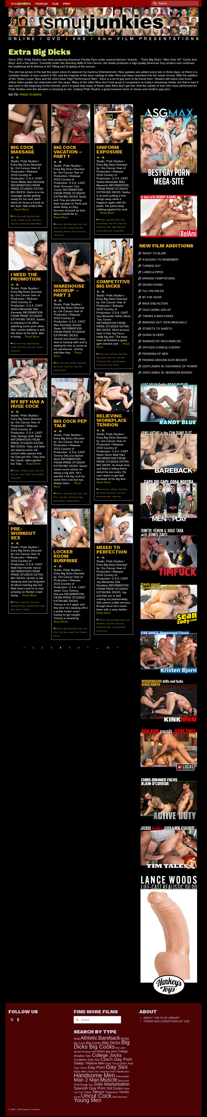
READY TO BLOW (154, 253)
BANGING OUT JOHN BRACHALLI (164, 322)
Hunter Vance (33, 606)
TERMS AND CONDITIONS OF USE (166, 1021)
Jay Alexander (118, 361)
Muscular (123, 1080)
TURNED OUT (151, 265)
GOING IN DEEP (153, 334)
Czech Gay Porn (116, 1059)
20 (107, 647)
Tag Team (78, 1092)
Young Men (118, 231)
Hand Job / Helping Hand (102, 1071)
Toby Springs (37, 474)
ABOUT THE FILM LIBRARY (161, 1017)
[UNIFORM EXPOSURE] (113, 123)
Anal (77, 1038)
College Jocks (24, 220)
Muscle (67, 231)
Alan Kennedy (19, 216)
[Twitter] (12, 1019)
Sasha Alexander (104, 231)
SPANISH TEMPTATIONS (158, 278)
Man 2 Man (86, 1080)
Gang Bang (101, 223)
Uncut (77, 1097)
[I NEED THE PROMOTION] (28, 251)
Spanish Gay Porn (90, 1088)
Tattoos (26, 609)
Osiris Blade (35, 224)
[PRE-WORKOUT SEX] (28, 505)
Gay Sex (15, 224)
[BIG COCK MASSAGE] (28, 123)
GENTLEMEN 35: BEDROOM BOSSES (167, 372)
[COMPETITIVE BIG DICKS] (113, 258)
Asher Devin (104, 354)
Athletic (59, 224)
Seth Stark (25, 474)
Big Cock (79, 1043)
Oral (76, 1084)
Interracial (24, 224)
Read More (21, 209)
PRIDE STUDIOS (30, 94)
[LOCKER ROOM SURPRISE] (71, 528)
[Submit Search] (154, 3)
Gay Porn (36, 220)
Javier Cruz (74, 632)
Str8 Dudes (115, 1088)
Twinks (124, 1092)
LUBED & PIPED (152, 272)
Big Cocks (93, 1043)
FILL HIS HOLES (153, 291)
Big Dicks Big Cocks (73, 224)
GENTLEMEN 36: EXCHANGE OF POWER (169, 366)
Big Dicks (111, 1042)
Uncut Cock (101, 631)
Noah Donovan (79, 231)
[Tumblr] (18, 1019)
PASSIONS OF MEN (155, 353)
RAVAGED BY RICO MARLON (161, 341)
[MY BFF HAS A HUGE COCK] (28, 378)
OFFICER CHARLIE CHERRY (161, 347)
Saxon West (59, 501)
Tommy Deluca (73, 501)
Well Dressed (119, 1097)
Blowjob (77, 1051)
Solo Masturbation (111, 1084)
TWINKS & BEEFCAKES (157, 316)
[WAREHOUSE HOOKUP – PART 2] (71, 262)
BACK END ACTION (155, 303)
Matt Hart (116, 496)
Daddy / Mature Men (89, 1063)
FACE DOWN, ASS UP (156, 309)
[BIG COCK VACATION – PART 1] (71, 123)
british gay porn (107, 1051)
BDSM (125, 1038)
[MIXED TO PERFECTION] (113, 524)
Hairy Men (80, 1071)
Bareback (109, 1038)
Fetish (83, 1068)
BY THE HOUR (152, 297)
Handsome (122, 1071)
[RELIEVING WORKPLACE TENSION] (113, 392)
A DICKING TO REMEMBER (160, 259)
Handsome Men (76, 228)
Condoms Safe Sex (87, 1059)
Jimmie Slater (60, 370)
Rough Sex (86, 1084)
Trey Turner (59, 235)
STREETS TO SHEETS (157, 328)
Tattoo (88, 1092)
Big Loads (120, 1048)
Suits (127, 1088)
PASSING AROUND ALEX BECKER (164, 360)
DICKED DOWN (152, 284)
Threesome (101, 365)
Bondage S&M (89, 1051)
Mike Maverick (118, 227)
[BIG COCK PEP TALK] (71, 397)
